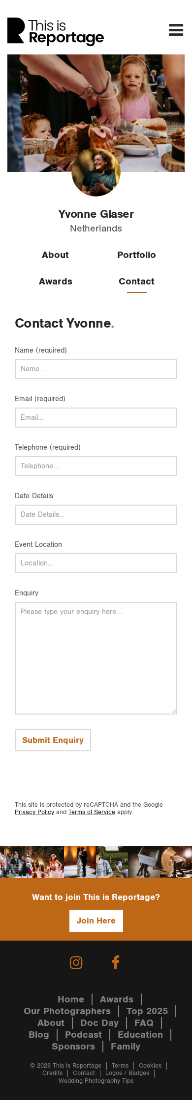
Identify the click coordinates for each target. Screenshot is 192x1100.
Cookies (150, 1066)
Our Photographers (67, 1011)
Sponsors (73, 1046)
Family (125, 1046)
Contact (137, 281)
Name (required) (41, 350)
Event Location (38, 544)
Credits (52, 1073)
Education (140, 1035)
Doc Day (99, 1023)
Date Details (34, 496)
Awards (55, 281)
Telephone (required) (48, 447)
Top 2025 (147, 1011)
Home (71, 999)
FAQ (144, 1023)
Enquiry (26, 593)
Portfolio (136, 255)
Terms (120, 1066)
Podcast (83, 1035)
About (55, 255)
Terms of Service (91, 812)
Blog (39, 1035)
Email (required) (40, 399)
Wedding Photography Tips (96, 1081)
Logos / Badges (127, 1073)
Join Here (96, 921)
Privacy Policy (34, 812)
